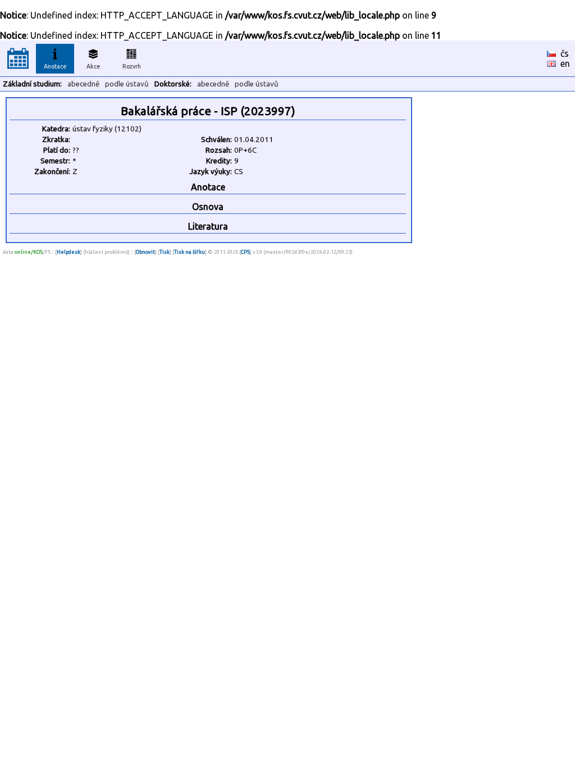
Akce (93, 66)
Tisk (164, 252)
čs (564, 53)
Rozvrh (131, 66)
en (565, 63)
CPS (245, 252)
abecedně (83, 84)
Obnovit (145, 252)
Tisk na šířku (189, 252)
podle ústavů (127, 84)
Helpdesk (68, 252)
